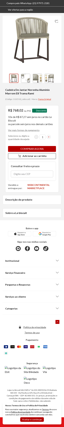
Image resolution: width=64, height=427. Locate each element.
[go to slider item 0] (13, 78)
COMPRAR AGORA (32, 148)
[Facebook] (27, 248)
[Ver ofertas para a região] (60, 9)
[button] (18, 10)
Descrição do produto (18, 199)
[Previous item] (6, 78)
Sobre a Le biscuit (16, 212)
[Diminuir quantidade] (36, 137)
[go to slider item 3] (49, 78)
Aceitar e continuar (32, 419)
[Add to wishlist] (56, 20)
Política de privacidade (34, 327)
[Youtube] (37, 248)
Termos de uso (32, 332)
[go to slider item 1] (25, 78)
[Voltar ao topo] (57, 322)
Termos (45, 409)
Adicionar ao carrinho (34, 155)
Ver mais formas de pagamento (24, 130)
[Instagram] (18, 248)
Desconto (41, 110)
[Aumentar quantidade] (49, 137)
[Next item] (58, 78)
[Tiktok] (46, 248)
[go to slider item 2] (37, 78)
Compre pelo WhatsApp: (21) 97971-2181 (28, 3)
